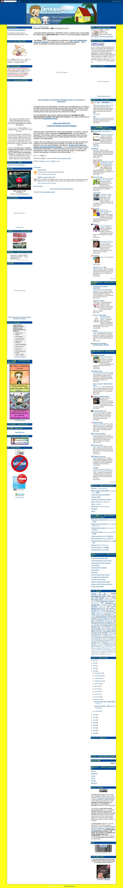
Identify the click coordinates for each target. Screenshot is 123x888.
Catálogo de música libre (19, 227)
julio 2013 (97, 686)
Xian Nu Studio (97, 829)
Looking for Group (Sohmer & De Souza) (101, 584)
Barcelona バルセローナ (97, 626)
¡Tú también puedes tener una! (103, 96)
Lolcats (93, 511)
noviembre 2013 (99, 675)
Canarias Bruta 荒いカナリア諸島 (100, 549)
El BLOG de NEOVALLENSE (101, 396)
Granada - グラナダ (96, 643)
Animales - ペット (98, 606)
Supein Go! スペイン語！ (100, 267)
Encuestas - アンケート (101, 638)
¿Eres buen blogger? (19, 497)
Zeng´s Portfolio (97, 160)
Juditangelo (22, 420)
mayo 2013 (98, 691)
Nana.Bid (95, 240)
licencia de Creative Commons (107, 797)
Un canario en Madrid (99, 433)
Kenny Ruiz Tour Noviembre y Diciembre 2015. (106, 211)
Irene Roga (96, 255)
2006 (94, 730)
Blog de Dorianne (98, 177)
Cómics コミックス (95, 651)
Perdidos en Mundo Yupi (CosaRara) (100, 581)
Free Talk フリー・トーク (98, 611)
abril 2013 (97, 694)
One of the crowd (98, 445)
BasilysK (95, 224)
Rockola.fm (94, 783)
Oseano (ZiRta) (95, 570)
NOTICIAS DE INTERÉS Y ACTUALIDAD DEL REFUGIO (101, 344)
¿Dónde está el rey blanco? (100, 458)
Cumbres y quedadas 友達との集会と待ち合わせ (103, 609)
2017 (94, 660)
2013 (94, 671)
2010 (94, 720)
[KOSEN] (95, 148)
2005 (94, 733)
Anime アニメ (111, 646)
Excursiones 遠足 (96, 634)
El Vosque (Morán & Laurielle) (99, 567)
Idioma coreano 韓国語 (106, 651)
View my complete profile (106, 36)
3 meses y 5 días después (99, 412)
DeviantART (94, 773)
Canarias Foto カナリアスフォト (99, 545)
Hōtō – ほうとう (97, 386)
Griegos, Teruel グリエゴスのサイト (100, 501)
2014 (94, 668)
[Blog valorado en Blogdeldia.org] (20, 494)
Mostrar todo (113, 278)
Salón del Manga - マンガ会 (105, 617)
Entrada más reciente (55, 188)
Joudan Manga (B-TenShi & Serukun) (101, 563)
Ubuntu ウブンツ (100, 646)
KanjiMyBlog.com (19, 432)
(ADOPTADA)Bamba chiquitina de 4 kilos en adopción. (105, 318)
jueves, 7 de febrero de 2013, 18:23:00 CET (47, 174)
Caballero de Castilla (99, 355)
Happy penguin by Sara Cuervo (16, 317)
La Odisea (102, 398)
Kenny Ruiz (96, 208)
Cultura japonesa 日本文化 (103, 607)
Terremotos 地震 (95, 642)
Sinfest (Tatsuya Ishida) (97, 586)
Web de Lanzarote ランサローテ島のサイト (102, 538)
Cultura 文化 (101, 640)
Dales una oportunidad (99, 315)
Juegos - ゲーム (109, 634)
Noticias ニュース (109, 643)
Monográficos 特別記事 (102, 637)
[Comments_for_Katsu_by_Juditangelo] (20, 419)
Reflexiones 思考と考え (97, 622)
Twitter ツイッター (105, 654)
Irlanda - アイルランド (95, 654)
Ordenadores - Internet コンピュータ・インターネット (103, 612)
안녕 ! (94, 116)
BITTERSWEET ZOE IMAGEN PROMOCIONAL (55, 100)
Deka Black (41, 170)
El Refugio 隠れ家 (95, 497)
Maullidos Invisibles (98, 300)
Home (71, 188)
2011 (94, 717)
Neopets (93, 771)
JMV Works (94, 509)
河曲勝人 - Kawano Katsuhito (45, 177)
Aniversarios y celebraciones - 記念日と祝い (103, 604)
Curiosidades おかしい (97, 635)
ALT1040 (95, 468)
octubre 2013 (98, 678)
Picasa (93, 778)
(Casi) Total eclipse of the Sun (100, 435)
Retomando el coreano (99, 118)
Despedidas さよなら (108, 632)
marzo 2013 (98, 697)
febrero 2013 (98, 699)
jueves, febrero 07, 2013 (64, 158)
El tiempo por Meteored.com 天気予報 (101, 499)
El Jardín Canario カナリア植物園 (100, 547)
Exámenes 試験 (111, 622)
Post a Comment (38, 186)
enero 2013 (98, 711)
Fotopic (93, 776)
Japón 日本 (96, 632)
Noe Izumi (94, 828)
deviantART (23, 318)
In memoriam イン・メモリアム (107, 652)
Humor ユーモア (110, 640)
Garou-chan (96, 150)
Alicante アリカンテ (108, 642)
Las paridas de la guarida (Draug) (99, 577)
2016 (94, 663)
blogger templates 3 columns (55, 886)
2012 (94, 714)
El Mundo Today (97, 371)
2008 (94, 725)
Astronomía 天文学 (107, 625)
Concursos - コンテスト (97, 644)
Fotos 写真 (99, 594)
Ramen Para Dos (97, 422)
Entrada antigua (66, 188)
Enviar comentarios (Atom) (48, 192)
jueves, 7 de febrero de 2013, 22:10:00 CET (47, 183)
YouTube (93, 780)
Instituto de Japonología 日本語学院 (100, 494)
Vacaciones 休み (98, 596)
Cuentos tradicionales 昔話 (108, 649)
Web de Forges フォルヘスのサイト (100, 506)
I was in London (97, 446)
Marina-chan (101, 828)
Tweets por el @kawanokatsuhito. (16, 165)
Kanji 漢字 (96, 623)
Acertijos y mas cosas (99, 456)
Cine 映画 (93, 619)
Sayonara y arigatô (98, 269)
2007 (94, 728)
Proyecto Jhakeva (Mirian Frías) (99, 558)
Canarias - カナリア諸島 (107, 598)
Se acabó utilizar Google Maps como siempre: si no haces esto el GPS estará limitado (103, 471)
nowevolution (97, 193)
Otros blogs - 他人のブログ (102, 628)
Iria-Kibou (79, 100)
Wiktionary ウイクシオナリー (99, 488)
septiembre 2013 (99, 681)
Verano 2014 (103, 257)
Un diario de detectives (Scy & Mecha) (101, 560)
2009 (94, 722)
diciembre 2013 (99, 673)
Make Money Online (69, 886)
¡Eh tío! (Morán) (95, 565)
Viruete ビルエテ (96, 504)
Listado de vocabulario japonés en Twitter (103, 105)
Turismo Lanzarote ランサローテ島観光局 (102, 536)
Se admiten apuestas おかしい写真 (103, 628)
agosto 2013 (98, 683)
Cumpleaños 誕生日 (110, 631)
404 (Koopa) (94, 572)
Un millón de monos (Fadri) (98, 579)
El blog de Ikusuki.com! (99, 411)
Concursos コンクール (45, 161)
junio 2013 (97, 689)
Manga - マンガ (56, 161)
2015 (94, 665)
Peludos (95, 330)
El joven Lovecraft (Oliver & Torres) (100, 574)
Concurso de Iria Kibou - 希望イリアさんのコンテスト (51, 28)
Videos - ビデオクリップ (97, 614)
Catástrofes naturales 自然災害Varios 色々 (101, 648)
